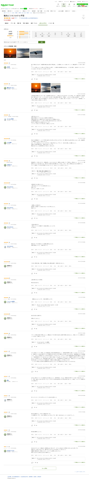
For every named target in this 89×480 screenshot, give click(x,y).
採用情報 (31, 476)
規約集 (35, 476)
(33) (42, 23)
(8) (26, 23)
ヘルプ (56, 1)
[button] (10, 53)
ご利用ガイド (60, 1)
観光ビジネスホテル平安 (14, 15)
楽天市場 (79, 1)
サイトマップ (66, 1)
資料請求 (39, 476)
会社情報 (9, 476)
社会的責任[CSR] (24, 476)
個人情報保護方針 (16, 476)
